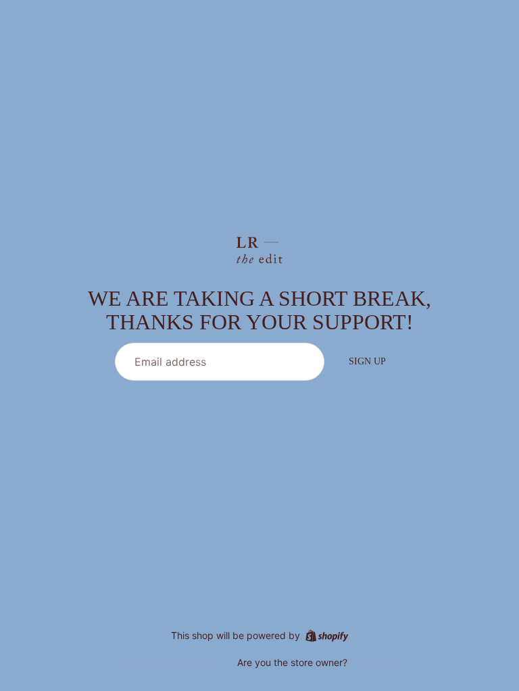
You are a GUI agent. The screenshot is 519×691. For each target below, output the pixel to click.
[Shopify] (326, 636)
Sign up (367, 361)
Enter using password (168, 663)
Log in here (374, 662)
